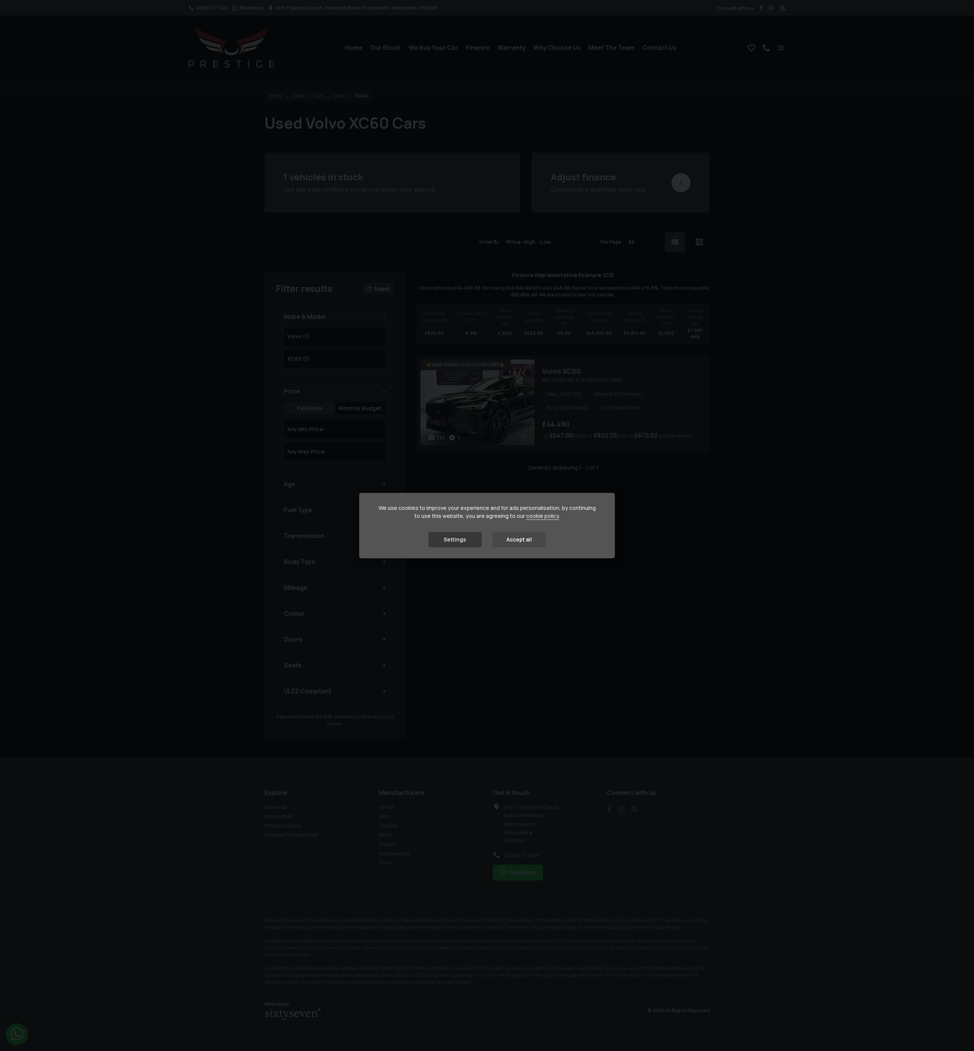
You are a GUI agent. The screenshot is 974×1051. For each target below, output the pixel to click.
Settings (455, 539)
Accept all (519, 539)
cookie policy (542, 515)
